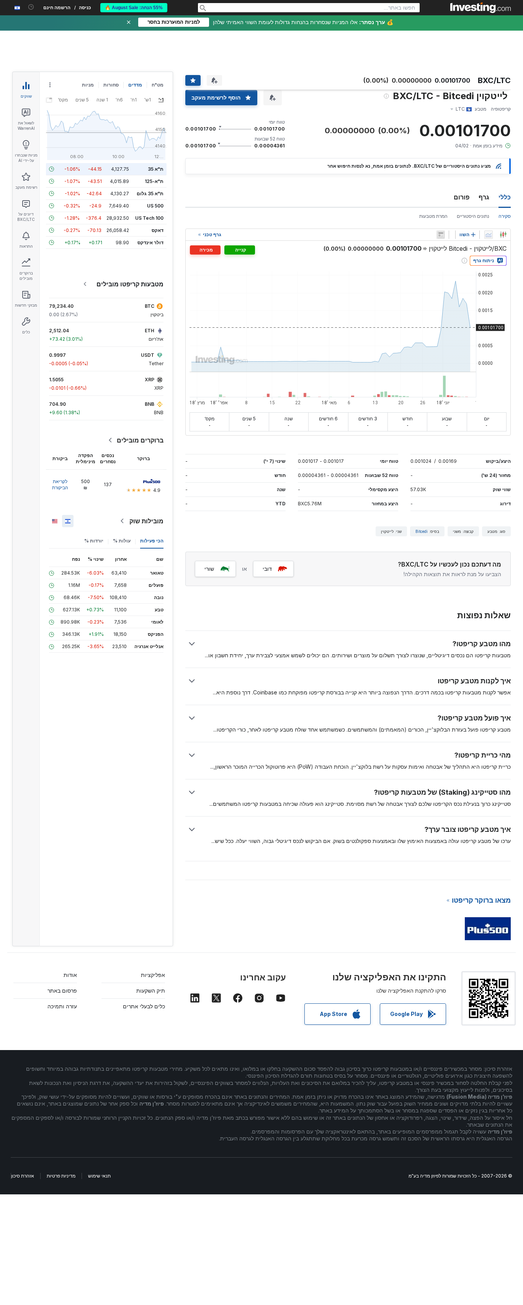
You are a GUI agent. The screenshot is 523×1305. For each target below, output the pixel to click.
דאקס (157, 230)
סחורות (111, 85)
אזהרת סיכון (22, 1176)
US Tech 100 (149, 218)
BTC (149, 306)
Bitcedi (421, 531)
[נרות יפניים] (503, 234)
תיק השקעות (150, 990)
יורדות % (93, 541)
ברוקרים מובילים (140, 440)
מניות (88, 85)
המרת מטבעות (433, 216)
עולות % (122, 541)
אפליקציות (153, 975)
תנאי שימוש (99, 1176)
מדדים (135, 85)
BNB (149, 404)
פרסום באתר (62, 990)
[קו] (488, 234)
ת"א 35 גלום (150, 193)
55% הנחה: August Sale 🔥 (134, 7)
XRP (149, 379)
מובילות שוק (146, 521)
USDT (147, 355)
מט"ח (157, 85)
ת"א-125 (154, 181)
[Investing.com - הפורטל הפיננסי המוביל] (480, 7)
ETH (149, 330)
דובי (267, 568)
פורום (461, 197)
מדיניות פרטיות (61, 1176)
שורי (209, 568)
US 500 (155, 206)
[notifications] (31, 7)
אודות (70, 975)
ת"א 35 (155, 169)
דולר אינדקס (150, 242)
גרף (484, 197)
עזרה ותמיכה (62, 1006)
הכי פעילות (151, 541)
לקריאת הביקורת (60, 484)
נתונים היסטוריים (473, 216)
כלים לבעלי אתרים (144, 1006)
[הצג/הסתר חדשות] (440, 234)
